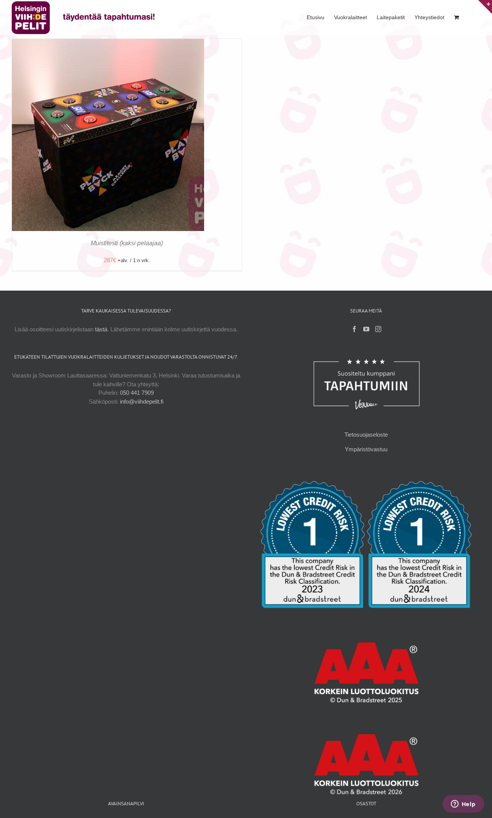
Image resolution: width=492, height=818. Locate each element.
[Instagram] (378, 329)
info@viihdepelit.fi (141, 401)
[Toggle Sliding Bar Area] (485, 7)
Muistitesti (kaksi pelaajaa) (127, 243)
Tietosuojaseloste (366, 434)
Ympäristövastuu (366, 449)
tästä (101, 329)
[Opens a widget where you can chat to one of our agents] (463, 804)
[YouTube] (366, 329)
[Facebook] (354, 329)
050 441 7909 (137, 392)
